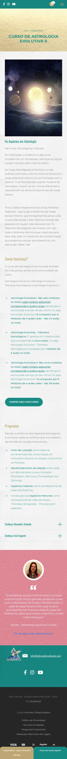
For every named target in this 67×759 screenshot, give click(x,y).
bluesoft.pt (35, 701)
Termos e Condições (33, 725)
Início (26, 31)
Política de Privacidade (33, 720)
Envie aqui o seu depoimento (33, 633)
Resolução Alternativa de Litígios (33, 734)
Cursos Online (37, 31)
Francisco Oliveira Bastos (37, 712)
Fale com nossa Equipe (50, 750)
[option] (33, 593)
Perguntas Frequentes (33, 729)
